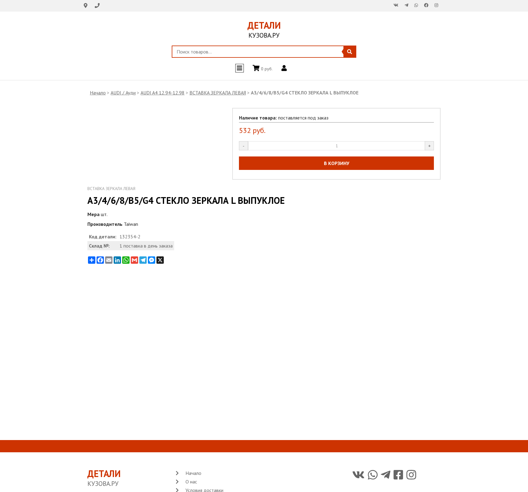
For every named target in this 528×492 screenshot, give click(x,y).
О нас (191, 482)
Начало (98, 93)
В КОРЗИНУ (336, 163)
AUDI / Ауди (123, 93)
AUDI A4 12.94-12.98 (163, 93)
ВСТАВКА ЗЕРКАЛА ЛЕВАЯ (217, 93)
